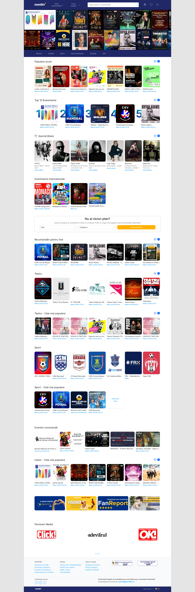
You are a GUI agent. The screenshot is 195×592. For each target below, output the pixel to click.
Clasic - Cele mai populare (50, 459)
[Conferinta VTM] (160, 40)
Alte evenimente (77, 53)
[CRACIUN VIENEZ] (144, 20)
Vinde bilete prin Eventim (44, 572)
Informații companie (42, 567)
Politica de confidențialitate (70, 565)
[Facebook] (36, 582)
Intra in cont (147, 589)
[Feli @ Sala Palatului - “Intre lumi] (64, 20)
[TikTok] (44, 582)
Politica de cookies (67, 567)
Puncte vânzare (91, 567)
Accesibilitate (65, 572)
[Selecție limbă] (145, 4)
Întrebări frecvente (92, 565)
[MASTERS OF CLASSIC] (32, 40)
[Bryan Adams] (112, 40)
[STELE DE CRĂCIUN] (128, 40)
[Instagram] (40, 582)
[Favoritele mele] (151, 4)
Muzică (39, 53)
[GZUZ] (112, 20)
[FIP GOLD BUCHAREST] (96, 40)
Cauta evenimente (136, 227)
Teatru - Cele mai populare (50, 313)
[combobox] (111, 4)
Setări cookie (65, 570)
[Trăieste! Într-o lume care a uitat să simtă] (144, 40)
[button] (74, 29)
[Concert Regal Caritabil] (96, 20)
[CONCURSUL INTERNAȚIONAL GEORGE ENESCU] (40, 20)
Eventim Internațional (43, 570)
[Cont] (157, 4)
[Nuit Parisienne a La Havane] (160, 20)
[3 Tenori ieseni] (80, 20)
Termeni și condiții (42, 565)
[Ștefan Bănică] (128, 20)
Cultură (51, 53)
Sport (62, 53)
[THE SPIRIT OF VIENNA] (80, 40)
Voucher (93, 53)
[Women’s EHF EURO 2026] (64, 40)
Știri (104, 53)
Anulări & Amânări (92, 570)
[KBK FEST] (48, 40)
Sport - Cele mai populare (49, 387)
